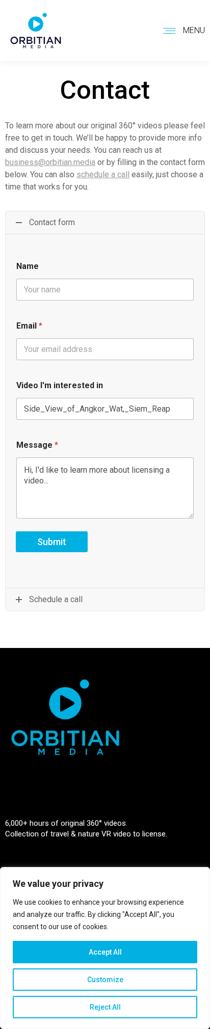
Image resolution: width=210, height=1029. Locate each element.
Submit (51, 541)
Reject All (105, 1007)
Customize (105, 980)
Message (37, 445)
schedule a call (102, 174)
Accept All (105, 952)
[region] (105, 948)
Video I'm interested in (59, 385)
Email (29, 326)
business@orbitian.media (50, 162)
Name (27, 266)
